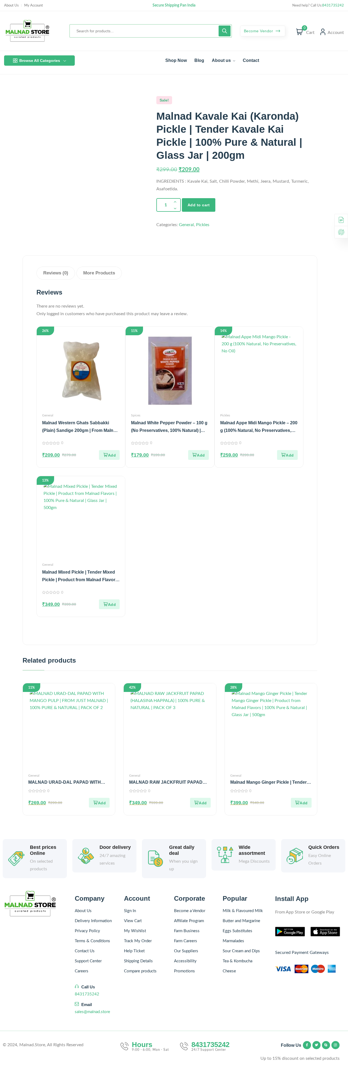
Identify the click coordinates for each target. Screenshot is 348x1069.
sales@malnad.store (92, 1012)
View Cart (133, 921)
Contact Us (85, 951)
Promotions (184, 971)
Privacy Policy (87, 931)
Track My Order (138, 941)
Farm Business (187, 931)
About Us (11, 5)
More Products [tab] (99, 273)
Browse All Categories (39, 60)
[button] (109, 455)
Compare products (140, 971)
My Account (33, 5)
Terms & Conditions (92, 941)
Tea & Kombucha (237, 961)
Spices (135, 415)
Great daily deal (181, 850)
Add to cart (199, 205)
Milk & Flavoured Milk (243, 911)
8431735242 (333, 5)
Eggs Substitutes (237, 931)
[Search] (225, 31)
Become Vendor (259, 31)
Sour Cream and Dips (241, 951)
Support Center (88, 961)
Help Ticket (134, 951)
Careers (81, 971)
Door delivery (115, 847)
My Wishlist (135, 931)
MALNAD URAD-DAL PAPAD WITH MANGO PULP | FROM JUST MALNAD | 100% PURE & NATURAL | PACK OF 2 (68, 782)
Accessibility (185, 961)
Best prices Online (43, 850)
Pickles (202, 225)
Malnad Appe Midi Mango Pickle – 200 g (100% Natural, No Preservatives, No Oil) (258, 430)
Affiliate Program (189, 921)
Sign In (130, 911)
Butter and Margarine (241, 921)
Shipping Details (138, 961)
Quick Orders (323, 847)
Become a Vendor (189, 911)
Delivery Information (93, 921)
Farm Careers (185, 941)
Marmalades (233, 941)
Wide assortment (252, 850)
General (186, 225)
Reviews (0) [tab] (55, 273)
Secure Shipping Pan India (174, 5)
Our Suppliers (186, 951)
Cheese (229, 971)
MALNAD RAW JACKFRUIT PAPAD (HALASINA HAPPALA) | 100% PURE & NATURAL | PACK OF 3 (169, 782)
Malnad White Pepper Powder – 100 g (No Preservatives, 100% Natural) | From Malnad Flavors (169, 430)
